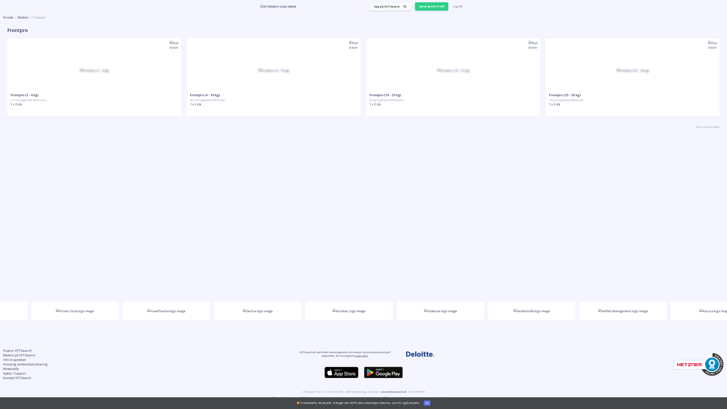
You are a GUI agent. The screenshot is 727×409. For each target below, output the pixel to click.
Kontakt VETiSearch (17, 378)
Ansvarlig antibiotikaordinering (25, 364)
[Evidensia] (430, 310)
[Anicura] (704, 310)
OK (427, 403)
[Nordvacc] (339, 310)
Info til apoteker (14, 360)
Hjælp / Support (14, 373)
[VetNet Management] (613, 310)
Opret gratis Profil (431, 6)
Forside (8, 17)
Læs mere (362, 355)
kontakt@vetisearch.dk (394, 391)
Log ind (457, 6)
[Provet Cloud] (65, 310)
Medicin (23, 17)
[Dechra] (248, 310)
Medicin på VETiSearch (19, 355)
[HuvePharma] (156, 310)
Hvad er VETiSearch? (17, 351)
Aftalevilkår (11, 369)
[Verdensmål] (521, 310)
